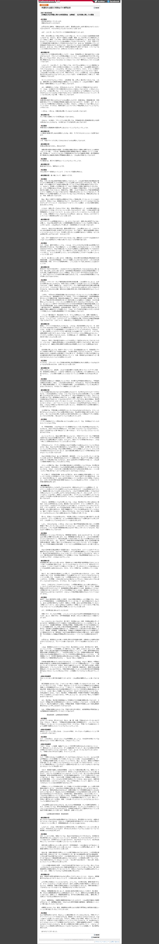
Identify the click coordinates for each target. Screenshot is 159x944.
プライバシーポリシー (102, 942)
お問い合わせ (115, 942)
